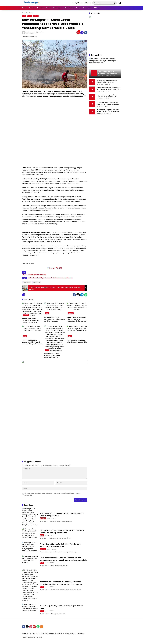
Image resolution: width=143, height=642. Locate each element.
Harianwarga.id (30, 32)
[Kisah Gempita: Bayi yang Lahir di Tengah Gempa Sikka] (77, 331)
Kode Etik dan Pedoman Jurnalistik (50, 634)
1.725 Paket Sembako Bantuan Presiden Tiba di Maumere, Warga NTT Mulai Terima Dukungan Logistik (31, 342)
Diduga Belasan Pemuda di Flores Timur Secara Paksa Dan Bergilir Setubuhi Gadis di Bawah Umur (108, 88)
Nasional (35, 16)
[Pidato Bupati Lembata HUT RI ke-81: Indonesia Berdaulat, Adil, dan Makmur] (77, 308)
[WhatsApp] (85, 294)
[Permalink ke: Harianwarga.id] (24, 32)
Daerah (29, 16)
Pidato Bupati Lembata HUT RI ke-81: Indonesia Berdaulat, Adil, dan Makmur (77, 319)
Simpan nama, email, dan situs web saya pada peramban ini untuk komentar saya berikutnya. (53, 494)
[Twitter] (78, 294)
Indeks (32, 634)
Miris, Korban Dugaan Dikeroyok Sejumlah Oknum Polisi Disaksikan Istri (108, 111)
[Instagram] (30, 626)
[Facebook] (74, 294)
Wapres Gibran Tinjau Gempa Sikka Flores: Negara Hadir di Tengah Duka (32, 320)
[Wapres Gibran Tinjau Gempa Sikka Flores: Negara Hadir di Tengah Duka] (32, 309)
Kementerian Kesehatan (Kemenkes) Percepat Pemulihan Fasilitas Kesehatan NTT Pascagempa (54, 355)
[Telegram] (82, 294)
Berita (24, 16)
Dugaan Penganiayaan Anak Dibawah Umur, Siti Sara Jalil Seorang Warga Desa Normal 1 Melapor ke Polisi (107, 96)
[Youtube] (34, 626)
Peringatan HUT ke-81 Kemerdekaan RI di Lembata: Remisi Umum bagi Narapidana (54, 319)
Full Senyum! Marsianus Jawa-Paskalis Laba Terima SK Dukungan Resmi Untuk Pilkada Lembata (107, 81)
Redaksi (25, 634)
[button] (115, 2)
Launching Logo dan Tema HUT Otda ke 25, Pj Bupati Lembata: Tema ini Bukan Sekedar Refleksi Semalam (108, 103)
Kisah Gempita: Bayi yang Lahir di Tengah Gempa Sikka (77, 341)
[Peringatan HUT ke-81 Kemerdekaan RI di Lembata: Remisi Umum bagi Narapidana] (54, 308)
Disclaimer (80, 634)
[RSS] (41, 626)
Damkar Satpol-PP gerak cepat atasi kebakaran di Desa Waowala (51, 278)
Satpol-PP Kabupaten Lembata (34, 275)
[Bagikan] (85, 32)
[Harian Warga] (31, 3)
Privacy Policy (69, 634)
